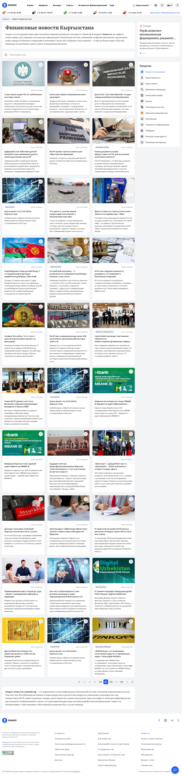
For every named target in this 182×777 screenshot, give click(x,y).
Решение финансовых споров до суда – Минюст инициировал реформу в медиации (22, 594)
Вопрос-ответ (148, 760)
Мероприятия (147, 749)
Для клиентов (104, 738)
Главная (5, 19)
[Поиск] (162, 5)
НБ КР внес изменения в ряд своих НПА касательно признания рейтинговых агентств (68, 339)
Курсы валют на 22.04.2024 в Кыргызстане (63, 402)
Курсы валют (142, 5)
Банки (30, 5)
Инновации (151, 118)
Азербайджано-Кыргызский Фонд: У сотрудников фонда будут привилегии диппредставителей (22, 274)
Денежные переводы (155, 89)
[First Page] (79, 681)
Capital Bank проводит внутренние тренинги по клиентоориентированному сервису (112, 339)
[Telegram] (171, 720)
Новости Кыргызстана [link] (22, 19)
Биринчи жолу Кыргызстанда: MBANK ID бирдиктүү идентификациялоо (113, 402)
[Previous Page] (84, 681)
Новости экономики (155, 71)
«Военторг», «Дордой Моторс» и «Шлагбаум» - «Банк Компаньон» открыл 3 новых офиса (111, 466)
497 (121, 682)
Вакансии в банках (106, 760)
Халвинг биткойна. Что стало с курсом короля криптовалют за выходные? (20, 339)
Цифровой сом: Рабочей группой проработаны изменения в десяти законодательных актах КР (21, 154)
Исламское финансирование (92, 5)
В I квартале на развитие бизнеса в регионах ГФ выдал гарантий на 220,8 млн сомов (113, 531)
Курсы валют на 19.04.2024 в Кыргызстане (63, 652)
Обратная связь (62, 749)
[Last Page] (132, 681)
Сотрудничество (106, 749)
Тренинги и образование (157, 124)
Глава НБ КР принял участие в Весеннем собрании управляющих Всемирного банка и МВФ (21, 404)
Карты (69, 5)
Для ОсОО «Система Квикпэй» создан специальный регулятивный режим (113, 95)
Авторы (58, 760)
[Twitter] (178, 720)
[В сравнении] (155, 5)
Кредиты (43, 5)
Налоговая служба (154, 95)
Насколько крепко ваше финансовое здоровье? (68, 95)
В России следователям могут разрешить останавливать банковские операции (109, 274)
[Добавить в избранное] (41, 65)
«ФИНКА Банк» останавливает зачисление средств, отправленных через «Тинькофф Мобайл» (112, 654)
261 (105, 682)
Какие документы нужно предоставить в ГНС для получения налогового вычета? (112, 154)
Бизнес (148, 101)
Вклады (57, 5)
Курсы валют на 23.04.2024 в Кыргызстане (17, 212)
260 (100, 682)
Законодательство (154, 107)
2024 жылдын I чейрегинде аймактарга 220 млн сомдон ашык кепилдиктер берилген (68, 531)
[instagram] (165, 720)
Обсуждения (147, 754)
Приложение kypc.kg (64, 754)
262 (111, 682)
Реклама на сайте (63, 738)
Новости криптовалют (152, 738)
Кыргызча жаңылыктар (156, 113)
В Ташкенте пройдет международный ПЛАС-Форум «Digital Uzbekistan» (113, 592)
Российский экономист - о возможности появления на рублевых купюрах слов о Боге (68, 274)
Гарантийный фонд (107, 765)
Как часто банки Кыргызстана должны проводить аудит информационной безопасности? (66, 594)
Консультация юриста (156, 136)
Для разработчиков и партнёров (113, 744)
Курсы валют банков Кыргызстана (165, 12)
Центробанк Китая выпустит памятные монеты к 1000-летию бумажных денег (19, 654)
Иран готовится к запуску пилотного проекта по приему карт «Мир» (113, 212)
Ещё (112, 5)
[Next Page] (127, 681)
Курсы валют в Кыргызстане (111, 754)
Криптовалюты (152, 77)
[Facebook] (159, 720)
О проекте (59, 733)
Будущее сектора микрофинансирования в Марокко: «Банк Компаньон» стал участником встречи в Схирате (67, 467)
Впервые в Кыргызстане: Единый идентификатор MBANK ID (20, 465)
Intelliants (76, 771)
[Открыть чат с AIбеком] (175, 770)
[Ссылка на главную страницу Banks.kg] (9, 5)
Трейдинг (150, 130)
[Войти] (177, 5)
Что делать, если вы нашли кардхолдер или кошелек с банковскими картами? (63, 214)
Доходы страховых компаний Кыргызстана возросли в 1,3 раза (20, 530)
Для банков (103, 733)
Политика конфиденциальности (70, 744)
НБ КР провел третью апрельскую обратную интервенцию (66, 152)
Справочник (147, 765)
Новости (145, 733)
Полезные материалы (155, 142)
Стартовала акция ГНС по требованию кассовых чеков (23, 95)
